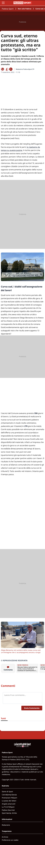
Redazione (6, 825)
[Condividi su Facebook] (6, 69)
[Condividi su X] (10, 69)
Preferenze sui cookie (10, 840)
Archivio (5, 837)
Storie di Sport (7, 791)
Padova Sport (8, 8)
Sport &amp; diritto (9, 813)
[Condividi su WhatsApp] (2, 69)
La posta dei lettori (9, 801)
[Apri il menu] (3, 2)
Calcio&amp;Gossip (9, 795)
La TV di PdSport (8, 807)
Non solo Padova (24, 9)
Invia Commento (31, 708)
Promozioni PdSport (9, 798)
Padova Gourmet (8, 810)
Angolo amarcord (8, 804)
